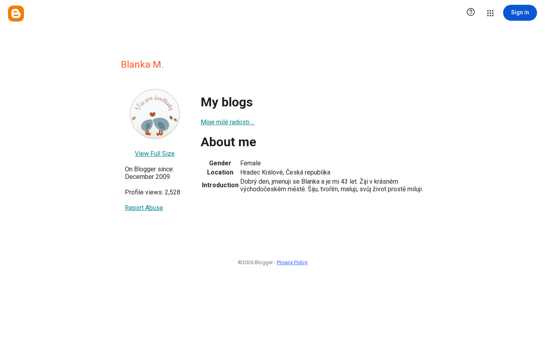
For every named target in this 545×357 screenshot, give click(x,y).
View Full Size (155, 153)
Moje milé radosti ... (228, 122)
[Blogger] (16, 14)
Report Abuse (144, 208)
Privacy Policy (292, 262)
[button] (470, 12)
